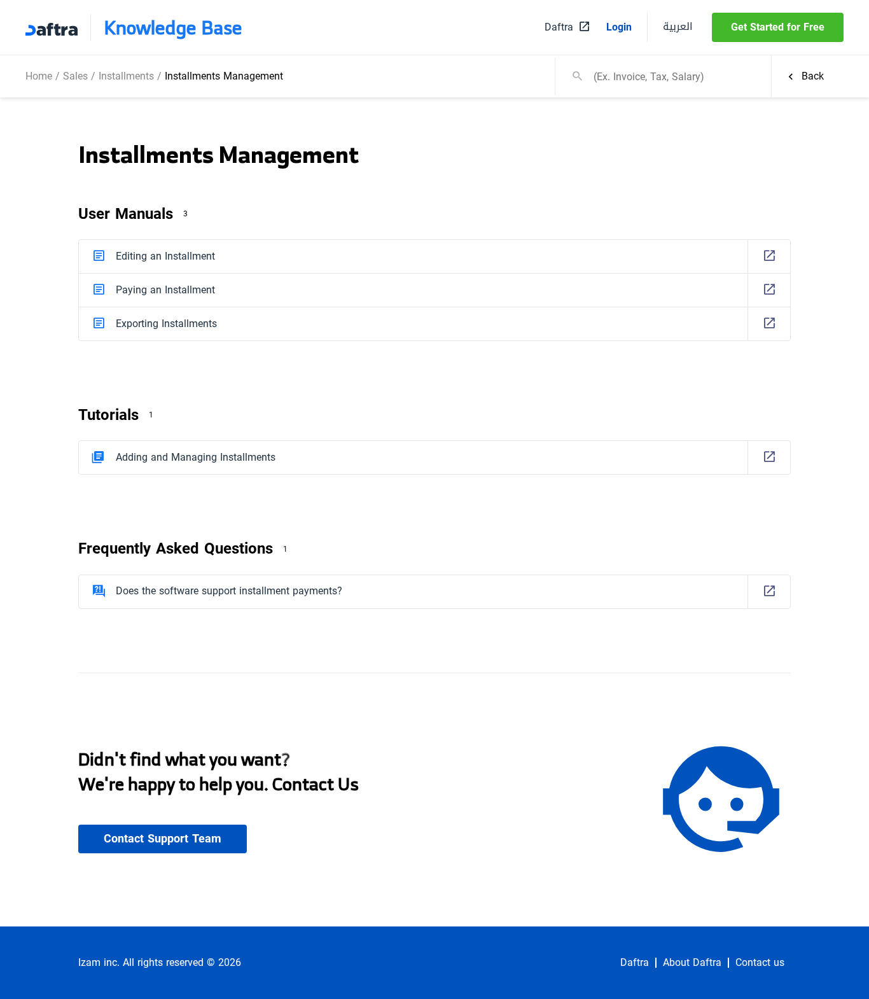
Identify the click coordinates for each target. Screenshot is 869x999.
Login (619, 27)
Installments (126, 76)
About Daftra (692, 963)
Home (38, 76)
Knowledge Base (173, 27)
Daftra (634, 963)
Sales (75, 76)
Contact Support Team (162, 838)
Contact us (759, 963)
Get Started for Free (777, 27)
